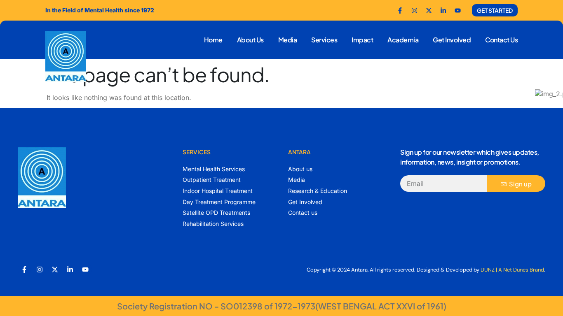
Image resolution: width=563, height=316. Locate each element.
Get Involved (452, 39)
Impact (362, 39)
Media (287, 39)
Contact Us (501, 39)
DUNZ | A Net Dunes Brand (512, 269)
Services (324, 39)
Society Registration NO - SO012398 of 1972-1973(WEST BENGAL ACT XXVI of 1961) (281, 306)
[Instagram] (39, 269)
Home (213, 39)
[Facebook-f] (400, 10)
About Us (250, 39)
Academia (402, 39)
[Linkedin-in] (70, 269)
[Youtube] (457, 10)
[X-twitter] (54, 269)
